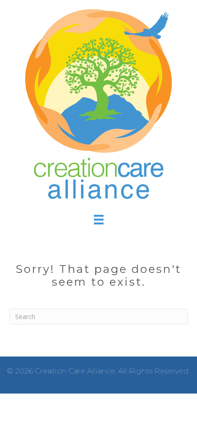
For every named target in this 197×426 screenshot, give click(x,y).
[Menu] (99, 219)
